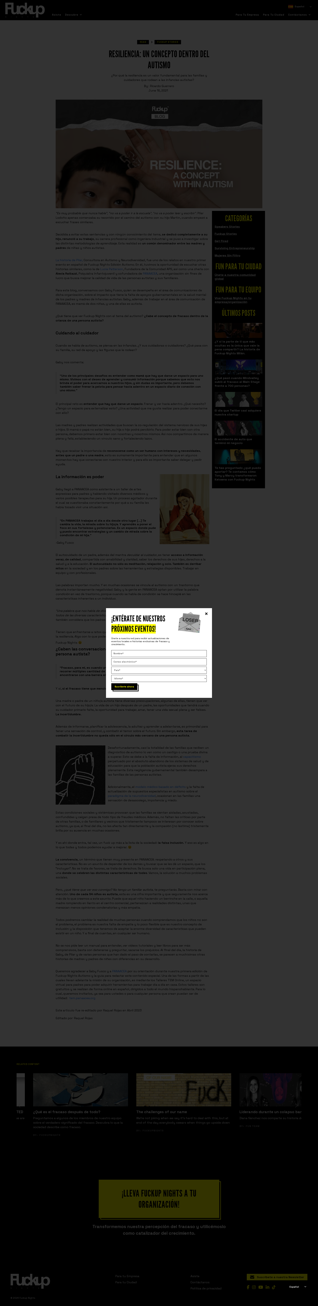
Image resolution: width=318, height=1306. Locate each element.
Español (294, 1286)
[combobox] (297, 1286)
